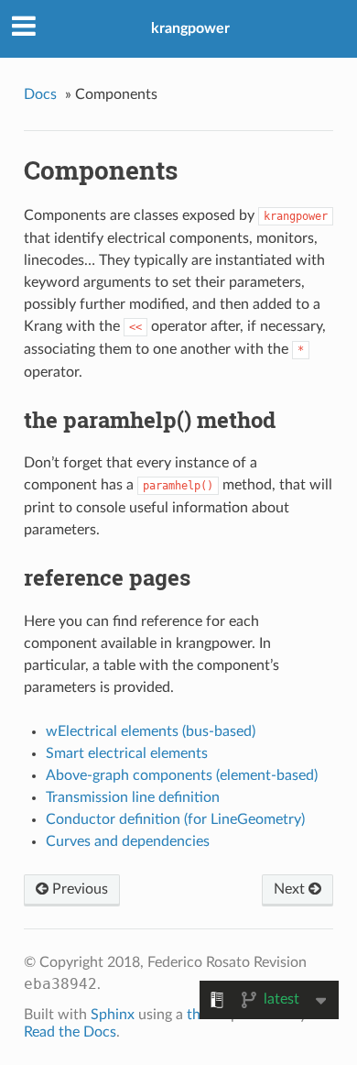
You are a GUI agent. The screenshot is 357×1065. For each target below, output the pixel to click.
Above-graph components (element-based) (182, 775)
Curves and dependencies (128, 841)
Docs (40, 94)
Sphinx (113, 1014)
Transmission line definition (133, 797)
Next (291, 889)
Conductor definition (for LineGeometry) (175, 819)
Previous (78, 889)
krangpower (190, 28)
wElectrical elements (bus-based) (150, 731)
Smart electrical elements (127, 753)
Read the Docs (70, 1032)
